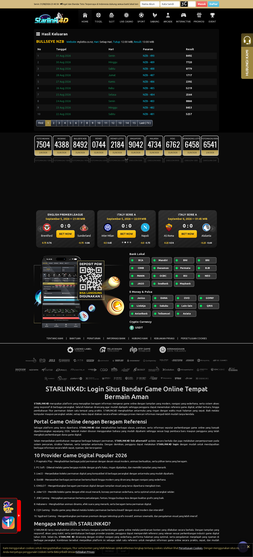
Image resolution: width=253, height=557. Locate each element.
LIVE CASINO (126, 21)
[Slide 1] (122, 242)
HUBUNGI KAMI (140, 338)
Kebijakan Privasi (85, 552)
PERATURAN (93, 338)
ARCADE (168, 21)
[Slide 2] (125, 242)
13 (120, 122)
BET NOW (65, 233)
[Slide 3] (128, 242)
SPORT (141, 21)
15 (134, 122)
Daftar (213, 4)
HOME (85, 21)
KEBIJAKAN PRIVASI (164, 338)
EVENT (212, 21)
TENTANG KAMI (54, 338)
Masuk (202, 4)
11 (105, 122)
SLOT (112, 21)
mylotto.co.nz (85, 41)
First (40, 122)
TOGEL (98, 21)
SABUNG (154, 21)
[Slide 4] (130, 242)
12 (112, 122)
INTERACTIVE (183, 21)
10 (98, 122)
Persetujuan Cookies (191, 548)
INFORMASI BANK (116, 338)
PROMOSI (199, 21)
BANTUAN (75, 338)
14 (127, 122)
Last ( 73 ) (145, 122)
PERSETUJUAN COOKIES (194, 338)
